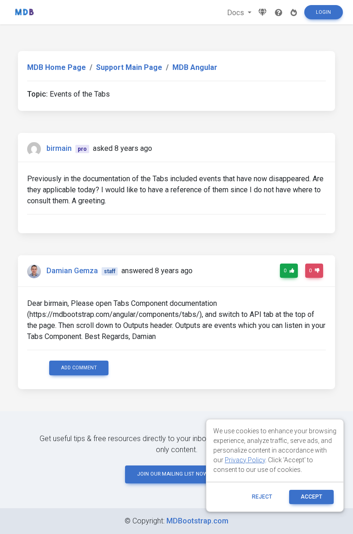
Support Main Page (129, 67)
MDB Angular (194, 67)
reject (262, 497)
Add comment (79, 368)
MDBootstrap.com (197, 521)
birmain (59, 148)
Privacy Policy (245, 460)
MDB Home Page (56, 67)
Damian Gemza (72, 270)
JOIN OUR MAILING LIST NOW (172, 474)
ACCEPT (311, 497)
